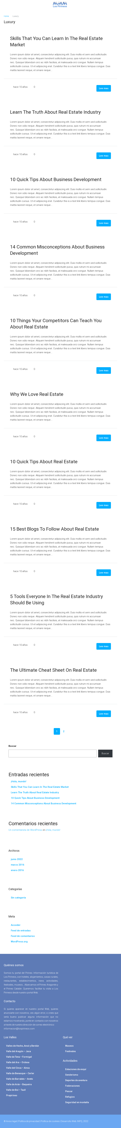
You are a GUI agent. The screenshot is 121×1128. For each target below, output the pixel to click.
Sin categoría (18, 897)
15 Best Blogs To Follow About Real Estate (54, 529)
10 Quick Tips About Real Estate (44, 461)
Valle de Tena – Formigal (19, 1057)
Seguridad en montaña (77, 1102)
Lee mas (103, 88)
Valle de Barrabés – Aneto (19, 1079)
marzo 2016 (17, 864)
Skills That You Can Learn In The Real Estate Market (40, 787)
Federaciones (72, 1086)
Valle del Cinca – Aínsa (18, 1068)
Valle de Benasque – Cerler (20, 1073)
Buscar (12, 746)
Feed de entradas (21, 930)
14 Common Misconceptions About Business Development (43, 803)
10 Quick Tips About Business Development (55, 179)
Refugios (70, 1097)
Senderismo (71, 1075)
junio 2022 (17, 859)
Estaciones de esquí (75, 1069)
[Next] (71, 731)
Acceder (15, 925)
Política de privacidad (28, 1121)
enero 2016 (17, 870)
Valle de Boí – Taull (16, 1090)
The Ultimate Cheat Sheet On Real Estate (53, 670)
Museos (69, 1046)
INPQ (79, 1121)
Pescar (69, 1091)
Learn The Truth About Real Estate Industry (55, 112)
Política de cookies (50, 1121)
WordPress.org (19, 941)
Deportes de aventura (76, 1080)
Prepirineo (11, 1095)
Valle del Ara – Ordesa (17, 1062)
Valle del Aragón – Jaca (18, 1051)
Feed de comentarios (23, 936)
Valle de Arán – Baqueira (19, 1084)
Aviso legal (11, 1121)
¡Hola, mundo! (18, 781)
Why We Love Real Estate (36, 394)
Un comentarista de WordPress (25, 830)
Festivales (70, 1051)
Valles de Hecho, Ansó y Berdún (22, 1046)
